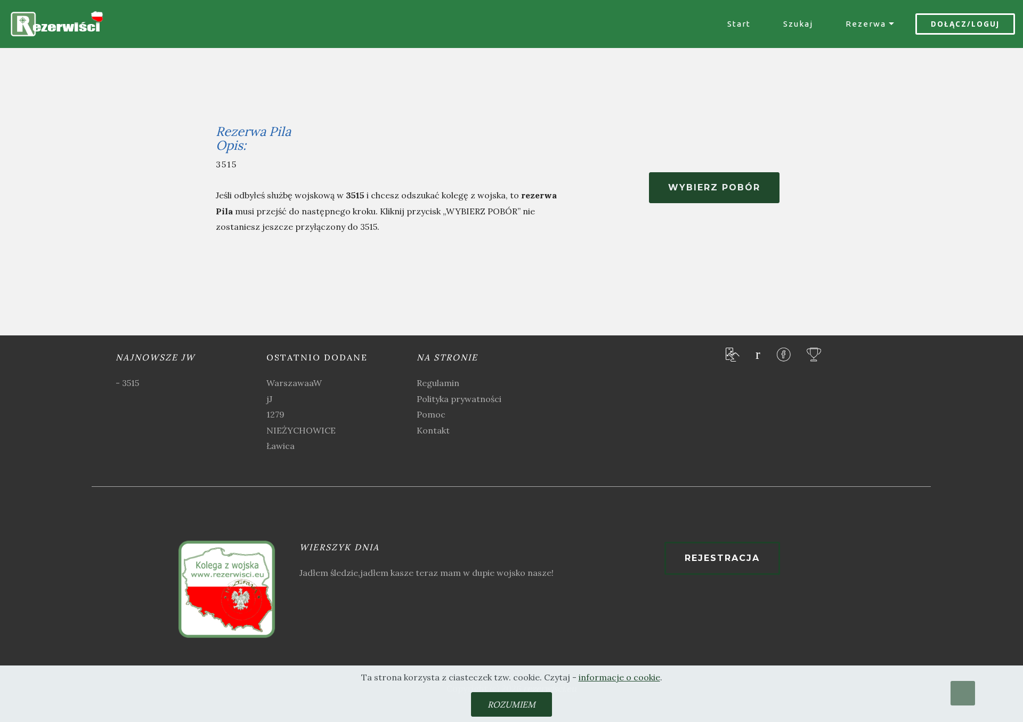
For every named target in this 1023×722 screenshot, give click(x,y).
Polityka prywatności (459, 399)
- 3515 (127, 383)
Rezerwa (866, 23)
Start (739, 23)
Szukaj (798, 23)
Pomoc (431, 414)
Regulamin (438, 383)
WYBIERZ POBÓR (714, 187)
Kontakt (433, 430)
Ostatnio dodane (317, 357)
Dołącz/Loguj (965, 24)
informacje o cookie (619, 677)
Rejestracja (722, 558)
